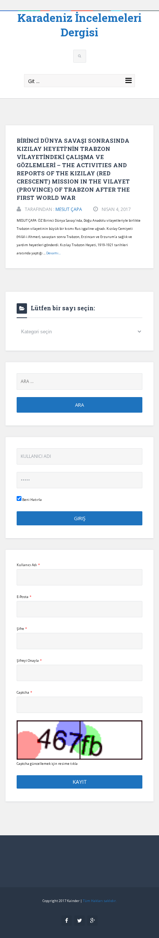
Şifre (22, 628)
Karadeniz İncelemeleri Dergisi (79, 24)
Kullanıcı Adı (28, 564)
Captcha (24, 692)
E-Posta (24, 596)
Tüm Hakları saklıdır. (99, 900)
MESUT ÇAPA (68, 209)
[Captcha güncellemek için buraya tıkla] (79, 740)
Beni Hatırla (31, 499)
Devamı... (53, 253)
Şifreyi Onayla (29, 660)
